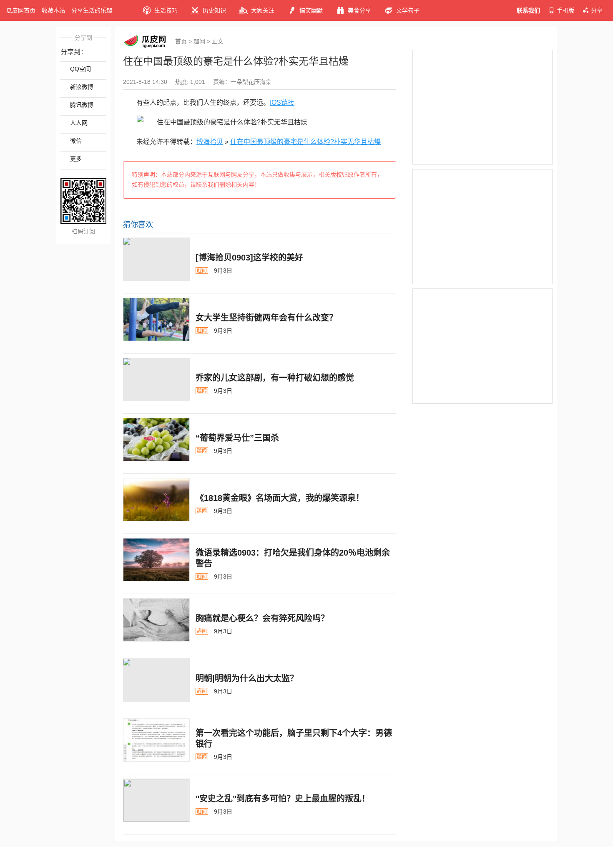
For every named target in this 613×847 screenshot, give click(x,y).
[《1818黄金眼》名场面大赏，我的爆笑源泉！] (156, 499)
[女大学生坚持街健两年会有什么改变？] (156, 319)
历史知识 (214, 10)
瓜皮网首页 (20, 10)
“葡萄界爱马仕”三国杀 (237, 437)
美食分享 (359, 10)
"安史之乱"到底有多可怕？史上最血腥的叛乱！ (283, 798)
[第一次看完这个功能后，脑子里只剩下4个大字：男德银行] (156, 740)
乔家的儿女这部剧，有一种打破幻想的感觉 (275, 377)
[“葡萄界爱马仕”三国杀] (156, 439)
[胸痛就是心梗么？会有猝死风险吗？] (156, 620)
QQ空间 (80, 69)
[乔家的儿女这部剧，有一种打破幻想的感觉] (156, 379)
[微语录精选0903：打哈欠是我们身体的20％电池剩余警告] (156, 560)
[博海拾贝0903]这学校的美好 (249, 257)
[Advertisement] (482, 107)
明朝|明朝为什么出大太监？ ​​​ (248, 678)
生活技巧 (166, 10)
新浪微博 (81, 86)
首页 (181, 41)
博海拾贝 (209, 141)
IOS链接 (282, 102)
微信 (76, 140)
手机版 (565, 10)
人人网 (79, 122)
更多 (76, 158)
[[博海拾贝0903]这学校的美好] (156, 259)
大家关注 (262, 10)
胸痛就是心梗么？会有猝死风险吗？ (262, 618)
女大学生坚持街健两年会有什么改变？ (266, 317)
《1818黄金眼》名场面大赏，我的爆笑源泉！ (280, 498)
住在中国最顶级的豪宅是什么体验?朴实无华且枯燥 (305, 141)
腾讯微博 (81, 104)
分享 (597, 10)
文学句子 (408, 10)
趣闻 (199, 41)
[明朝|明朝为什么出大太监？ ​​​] (156, 680)
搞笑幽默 (311, 10)
